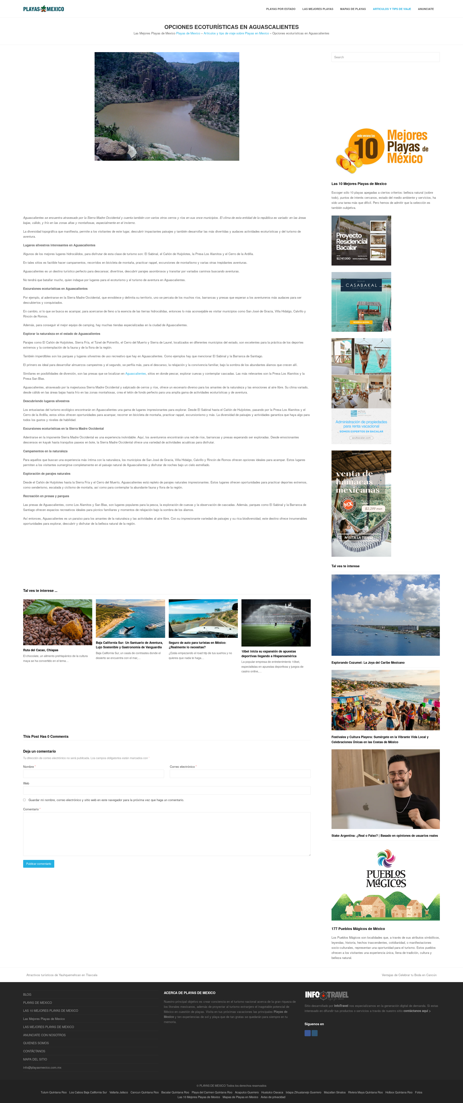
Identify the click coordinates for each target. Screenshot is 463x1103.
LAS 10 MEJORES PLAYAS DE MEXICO (50, 1010)
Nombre (29, 766)
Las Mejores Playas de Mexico (44, 1018)
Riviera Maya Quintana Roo (365, 1092)
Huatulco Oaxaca (272, 1092)
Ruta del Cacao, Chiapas (40, 650)
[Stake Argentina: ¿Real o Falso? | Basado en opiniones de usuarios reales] (386, 789)
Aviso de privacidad (273, 1097)
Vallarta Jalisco (118, 1092)
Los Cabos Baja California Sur (88, 1092)
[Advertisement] (131, 189)
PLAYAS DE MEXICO (37, 1002)
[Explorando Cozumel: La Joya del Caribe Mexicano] (386, 615)
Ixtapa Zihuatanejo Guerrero (303, 1092)
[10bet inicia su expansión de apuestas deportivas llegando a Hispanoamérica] (276, 623)
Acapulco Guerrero (247, 1092)
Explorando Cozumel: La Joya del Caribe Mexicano (368, 662)
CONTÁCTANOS (34, 1051)
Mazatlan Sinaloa (335, 1092)
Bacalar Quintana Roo (175, 1092)
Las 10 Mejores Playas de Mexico (359, 183)
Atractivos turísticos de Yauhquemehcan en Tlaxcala (61, 975)
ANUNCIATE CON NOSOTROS (44, 1035)
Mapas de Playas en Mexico (240, 1097)
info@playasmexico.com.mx (42, 1067)
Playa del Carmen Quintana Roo (212, 1092)
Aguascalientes (135, 373)
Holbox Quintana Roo (399, 1092)
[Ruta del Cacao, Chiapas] (57, 622)
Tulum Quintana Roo (54, 1092)
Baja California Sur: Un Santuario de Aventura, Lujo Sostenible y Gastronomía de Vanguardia (129, 644)
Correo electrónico (183, 766)
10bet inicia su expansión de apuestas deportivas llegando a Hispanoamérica (268, 653)
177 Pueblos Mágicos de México (358, 928)
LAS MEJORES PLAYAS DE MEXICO (48, 1026)
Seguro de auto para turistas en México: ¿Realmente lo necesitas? (197, 644)
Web (26, 783)
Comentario (32, 809)
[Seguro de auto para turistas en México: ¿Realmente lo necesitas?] (203, 618)
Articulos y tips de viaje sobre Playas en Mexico (236, 33)
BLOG (27, 994)
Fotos (418, 1092)
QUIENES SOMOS (36, 1043)
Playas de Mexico (188, 33)
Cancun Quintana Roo (145, 1092)
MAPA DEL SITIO (35, 1059)
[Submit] (436, 57)
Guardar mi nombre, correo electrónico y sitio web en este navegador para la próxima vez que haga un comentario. (106, 799)
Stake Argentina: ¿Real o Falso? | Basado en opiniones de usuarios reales (385, 835)
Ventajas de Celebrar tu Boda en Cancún (409, 975)
